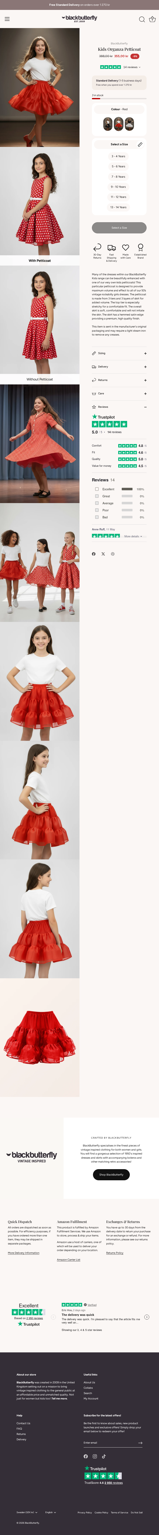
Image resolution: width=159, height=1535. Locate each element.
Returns (102, 380)
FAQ (19, 1428)
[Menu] (7, 19)
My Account (91, 1398)
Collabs (88, 1387)
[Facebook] (86, 1456)
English (49, 1512)
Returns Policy (114, 1252)
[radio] (108, 124)
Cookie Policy (101, 1512)
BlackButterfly (119, 43)
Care (101, 393)
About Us (89, 1382)
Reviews (103, 406)
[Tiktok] (104, 1456)
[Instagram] (95, 1456)
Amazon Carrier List (68, 1259)
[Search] (142, 19)
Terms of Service (119, 1512)
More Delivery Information (23, 1252)
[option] (79, 5)
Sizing (101, 353)
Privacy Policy (85, 1512)
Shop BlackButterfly (111, 1174)
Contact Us (23, 1423)
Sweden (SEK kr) (25, 1512)
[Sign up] (140, 1443)
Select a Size (119, 144)
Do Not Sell (136, 1512)
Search (88, 1393)
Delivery (103, 366)
